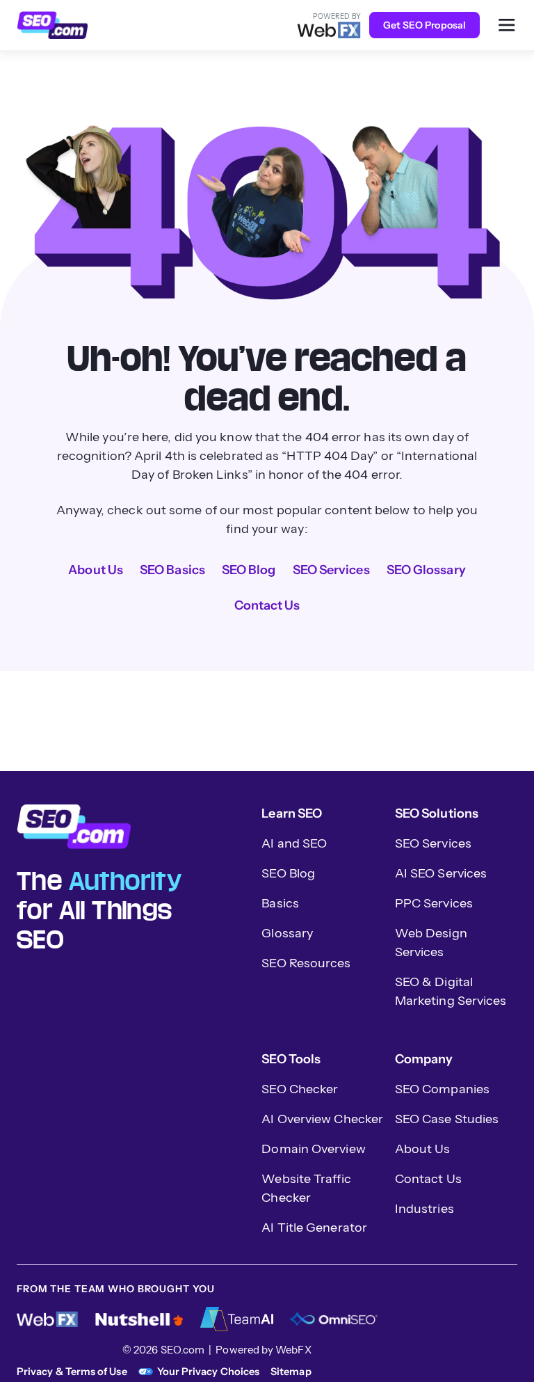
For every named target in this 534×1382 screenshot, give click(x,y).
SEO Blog (249, 570)
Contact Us (267, 605)
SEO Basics (172, 570)
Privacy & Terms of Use (72, 1371)
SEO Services (331, 570)
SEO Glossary (426, 570)
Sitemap (291, 1371)
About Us (95, 570)
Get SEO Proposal (424, 25)
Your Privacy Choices (208, 1371)
